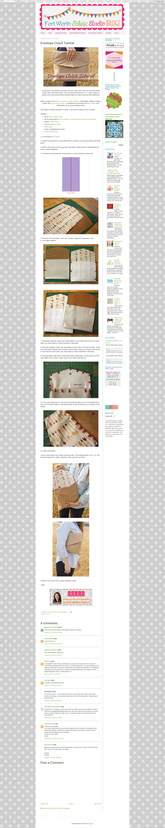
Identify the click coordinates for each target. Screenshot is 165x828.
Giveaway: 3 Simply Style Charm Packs (118, 224)
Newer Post (44, 804)
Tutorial (47, 614)
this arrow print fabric (58, 103)
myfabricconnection (50, 650)
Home (43, 33)
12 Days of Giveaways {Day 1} (117, 205)
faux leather (92, 103)
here (85, 93)
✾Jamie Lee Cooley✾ (51, 627)
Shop (50, 33)
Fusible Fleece (54, 122)
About (116, 33)
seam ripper (48, 127)
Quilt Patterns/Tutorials (77, 33)
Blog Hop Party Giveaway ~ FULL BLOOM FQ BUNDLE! (114, 171)
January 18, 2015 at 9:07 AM (53, 632)
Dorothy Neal (48, 744)
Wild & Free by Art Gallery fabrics (67, 101)
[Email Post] (70, 612)
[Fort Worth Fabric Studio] (114, 73)
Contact (108, 33)
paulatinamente (49, 723)
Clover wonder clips (51, 132)
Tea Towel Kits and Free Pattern (118, 243)
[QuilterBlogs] (111, 409)
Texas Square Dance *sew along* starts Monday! (113, 117)
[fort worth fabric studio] (114, 74)
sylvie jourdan (49, 638)
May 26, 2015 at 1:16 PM (51, 674)
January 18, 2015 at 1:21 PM (53, 643)
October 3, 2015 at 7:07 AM (52, 685)
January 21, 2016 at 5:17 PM (53, 717)
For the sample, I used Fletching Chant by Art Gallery (77, 119)
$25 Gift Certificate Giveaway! (117, 261)
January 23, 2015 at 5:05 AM (53, 655)
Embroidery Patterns (96, 33)
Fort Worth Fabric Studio (52, 706)
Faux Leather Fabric (56, 117)
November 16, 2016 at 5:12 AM (53, 738)
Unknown (47, 661)
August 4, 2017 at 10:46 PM (52, 757)
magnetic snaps (55, 124)
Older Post (97, 804)
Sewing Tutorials (60, 33)
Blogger (90, 823)
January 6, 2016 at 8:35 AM (52, 700)
